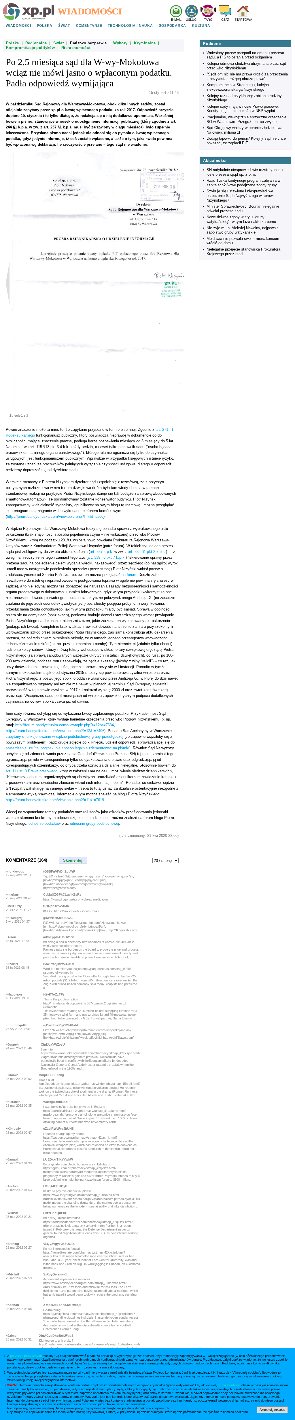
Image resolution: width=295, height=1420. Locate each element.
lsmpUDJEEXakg (51, 1075)
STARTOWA (243, 19)
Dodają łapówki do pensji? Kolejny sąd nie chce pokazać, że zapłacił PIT (246, 140)
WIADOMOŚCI (18, 26)
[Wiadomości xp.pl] (113, 11)
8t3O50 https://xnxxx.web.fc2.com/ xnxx (71, 911)
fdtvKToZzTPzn (55, 994)
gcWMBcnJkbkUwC (58, 918)
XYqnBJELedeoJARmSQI (62, 1305)
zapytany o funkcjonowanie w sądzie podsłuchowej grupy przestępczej (64, 736)
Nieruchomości (75, 47)
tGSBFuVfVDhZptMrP (59, 871)
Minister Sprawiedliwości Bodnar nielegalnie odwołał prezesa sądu (243, 208)
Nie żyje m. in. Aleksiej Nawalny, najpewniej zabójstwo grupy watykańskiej (243, 230)
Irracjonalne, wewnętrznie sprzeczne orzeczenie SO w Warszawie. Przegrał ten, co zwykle (246, 119)
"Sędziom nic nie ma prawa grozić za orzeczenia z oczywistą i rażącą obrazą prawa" (247, 76)
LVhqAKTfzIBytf (55, 1186)
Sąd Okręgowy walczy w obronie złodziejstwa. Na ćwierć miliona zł (245, 130)
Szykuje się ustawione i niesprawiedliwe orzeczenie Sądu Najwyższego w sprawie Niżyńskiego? (241, 195)
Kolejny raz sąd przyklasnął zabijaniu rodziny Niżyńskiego (244, 98)
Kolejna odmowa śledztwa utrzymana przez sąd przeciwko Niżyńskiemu (246, 65)
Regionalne (36, 43)
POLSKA (45, 26)
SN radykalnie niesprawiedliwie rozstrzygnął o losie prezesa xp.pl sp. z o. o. (245, 172)
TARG (208, 19)
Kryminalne (145, 43)
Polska (12, 43)
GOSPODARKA (172, 26)
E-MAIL (176, 19)
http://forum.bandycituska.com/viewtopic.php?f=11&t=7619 (55, 800)
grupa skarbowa (229, 1385)
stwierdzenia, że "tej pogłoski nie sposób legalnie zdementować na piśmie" (68, 748)
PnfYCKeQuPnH (55, 1213)
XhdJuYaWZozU (53, 1044)
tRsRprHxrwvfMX (56, 906)
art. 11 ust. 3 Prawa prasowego (31, 771)
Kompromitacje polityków (30, 47)
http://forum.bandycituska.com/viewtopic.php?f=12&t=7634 (64, 725)
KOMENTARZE (89, 26)
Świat (58, 43)
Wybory (120, 43)
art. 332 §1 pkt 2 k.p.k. (147, 551)
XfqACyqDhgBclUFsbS (56, 1335)
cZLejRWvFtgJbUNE (58, 1128)
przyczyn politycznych (26, 1356)
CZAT (225, 19)
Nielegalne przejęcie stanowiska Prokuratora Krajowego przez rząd (243, 251)
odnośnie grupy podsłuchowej (94, 823)
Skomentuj (72, 860)
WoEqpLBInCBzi (55, 1102)
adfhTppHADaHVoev (58, 937)
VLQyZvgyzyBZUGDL (59, 1243)
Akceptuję (272, 1409)
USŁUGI (192, 19)
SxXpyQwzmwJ (55, 1274)
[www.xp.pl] (30, 11)
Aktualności (214, 160)
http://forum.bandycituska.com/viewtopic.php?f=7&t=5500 (55, 516)
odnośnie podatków (44, 823)
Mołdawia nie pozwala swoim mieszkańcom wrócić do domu (243, 240)
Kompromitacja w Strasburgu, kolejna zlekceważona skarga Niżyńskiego (238, 87)
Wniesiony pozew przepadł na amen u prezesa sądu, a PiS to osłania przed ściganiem (245, 55)
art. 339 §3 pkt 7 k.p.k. (107, 557)
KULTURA (201, 26)
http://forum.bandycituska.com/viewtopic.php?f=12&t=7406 (55, 731)
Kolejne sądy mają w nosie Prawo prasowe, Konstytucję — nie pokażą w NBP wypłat (243, 108)
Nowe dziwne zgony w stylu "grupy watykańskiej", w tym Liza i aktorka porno (241, 219)
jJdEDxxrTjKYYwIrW (58, 1159)
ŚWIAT (64, 26)
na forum (129, 574)
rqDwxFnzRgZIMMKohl (60, 1025)
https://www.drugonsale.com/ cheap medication (75, 899)
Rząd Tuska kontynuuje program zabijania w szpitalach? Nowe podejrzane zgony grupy (243, 182)
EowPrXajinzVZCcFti (58, 964)
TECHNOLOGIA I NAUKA (130, 26)
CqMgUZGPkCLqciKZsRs (62, 894)
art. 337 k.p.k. (101, 551)
